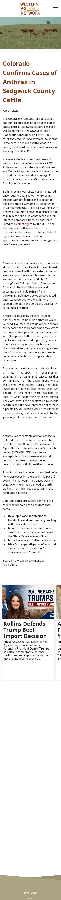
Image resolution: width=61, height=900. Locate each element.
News (30, 898)
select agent (24, 224)
